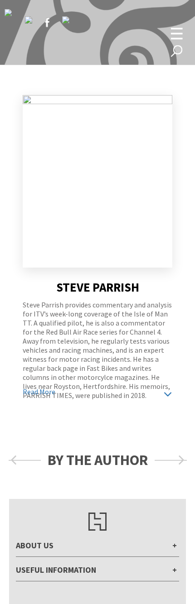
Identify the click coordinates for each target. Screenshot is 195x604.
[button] (13, 460)
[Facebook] (47, 22)
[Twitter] (28, 20)
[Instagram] (65, 20)
